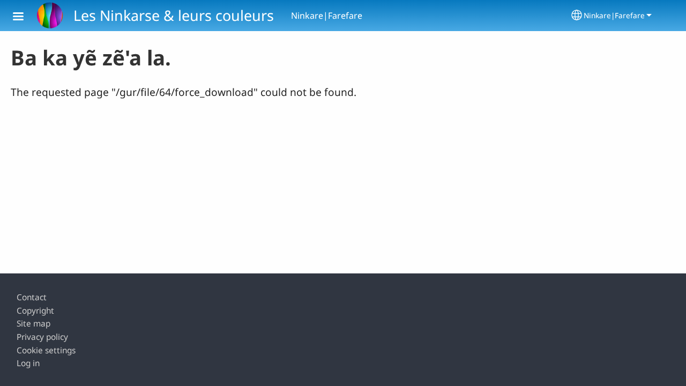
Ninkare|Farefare (614, 15)
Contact (32, 297)
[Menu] (24, 17)
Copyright (35, 310)
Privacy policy (42, 337)
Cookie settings (46, 350)
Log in (28, 363)
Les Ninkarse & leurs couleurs (173, 15)
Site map (33, 323)
